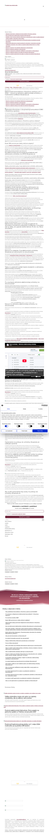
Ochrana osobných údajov (10, 778)
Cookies (6, 523)
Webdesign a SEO (9, 534)
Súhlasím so (14, 79)
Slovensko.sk (8, 312)
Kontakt (6, 773)
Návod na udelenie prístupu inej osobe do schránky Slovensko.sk (20, 52)
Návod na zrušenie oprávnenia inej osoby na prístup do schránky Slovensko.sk (23, 53)
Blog (11, 87)
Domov (7, 87)
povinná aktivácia (9, 172)
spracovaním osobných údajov (16, 79)
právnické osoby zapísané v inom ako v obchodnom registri (28, 172)
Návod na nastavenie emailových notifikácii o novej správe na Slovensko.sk (22, 50)
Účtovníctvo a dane (17, 87)
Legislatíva (7, 526)
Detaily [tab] (24, 408)
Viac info (24, 551)
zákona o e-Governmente (14, 145)
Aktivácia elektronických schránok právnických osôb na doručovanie (20, 168)
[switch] (18, 426)
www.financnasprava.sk (10, 70)
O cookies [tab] (40, 408)
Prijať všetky (40, 430)
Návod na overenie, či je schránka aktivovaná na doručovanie (19, 47)
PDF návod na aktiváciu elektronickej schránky (27, 338)
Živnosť (6, 536)
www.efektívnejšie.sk (21, 819)
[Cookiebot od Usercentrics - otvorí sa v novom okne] (42, 405)
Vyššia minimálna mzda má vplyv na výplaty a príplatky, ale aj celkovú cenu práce (20, 697)
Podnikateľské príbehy (10, 528)
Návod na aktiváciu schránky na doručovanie (15, 49)
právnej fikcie (24, 231)
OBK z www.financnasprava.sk (19, 196)
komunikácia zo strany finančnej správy (27, 113)
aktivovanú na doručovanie (27, 160)
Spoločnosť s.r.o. (8, 530)
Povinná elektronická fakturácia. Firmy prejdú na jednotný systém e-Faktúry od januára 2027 (22, 711)
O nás (6, 776)
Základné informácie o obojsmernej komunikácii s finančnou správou (21, 34)
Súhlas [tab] (8, 408)
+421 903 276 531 (19, 600)
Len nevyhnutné (9, 430)
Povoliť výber (24, 430)
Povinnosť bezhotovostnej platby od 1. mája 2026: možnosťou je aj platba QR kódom (22, 725)
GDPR (6, 525)
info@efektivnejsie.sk (28, 600)
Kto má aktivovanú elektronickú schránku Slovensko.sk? (18, 35)
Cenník (6, 775)
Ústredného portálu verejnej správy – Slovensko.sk (21, 255)
